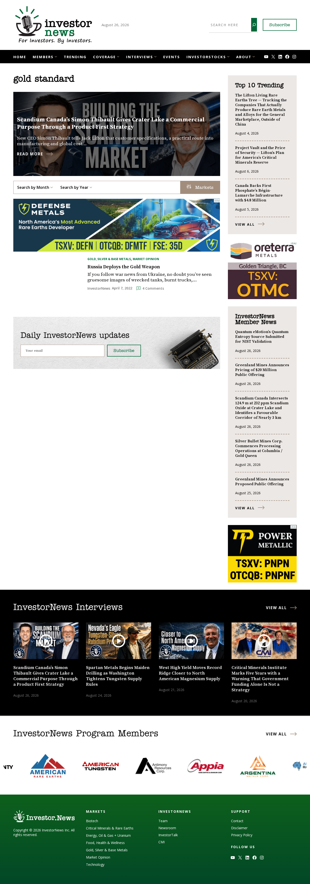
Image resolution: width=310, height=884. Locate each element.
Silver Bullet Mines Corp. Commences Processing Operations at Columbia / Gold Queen (258, 448)
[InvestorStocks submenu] (228, 56)
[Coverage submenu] (118, 56)
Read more (30, 154)
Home (19, 56)
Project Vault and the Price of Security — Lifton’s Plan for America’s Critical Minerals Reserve (260, 155)
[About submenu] (253, 56)
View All (245, 224)
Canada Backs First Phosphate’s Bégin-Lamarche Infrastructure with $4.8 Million (259, 193)
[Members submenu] (55, 56)
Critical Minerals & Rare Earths (109, 828)
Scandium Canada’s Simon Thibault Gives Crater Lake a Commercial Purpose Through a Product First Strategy (111, 123)
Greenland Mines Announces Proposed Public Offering (262, 481)
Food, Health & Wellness (105, 842)
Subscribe (279, 25)
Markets (203, 188)
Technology (95, 864)
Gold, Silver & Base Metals (109, 259)
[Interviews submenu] (155, 56)
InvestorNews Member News (255, 319)
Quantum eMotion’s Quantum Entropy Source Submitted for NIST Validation (261, 336)
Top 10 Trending (259, 85)
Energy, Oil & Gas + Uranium (108, 835)
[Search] (254, 25)
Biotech (92, 821)
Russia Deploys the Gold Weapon (123, 267)
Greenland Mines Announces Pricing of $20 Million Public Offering (262, 370)
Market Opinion (146, 259)
